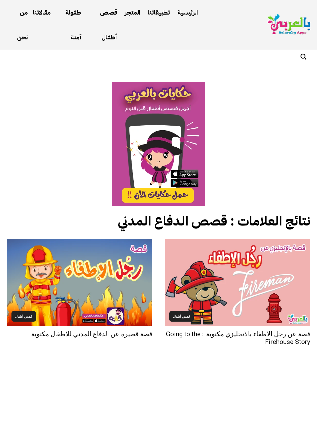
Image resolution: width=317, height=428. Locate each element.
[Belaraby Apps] (289, 24)
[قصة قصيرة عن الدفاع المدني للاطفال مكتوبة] (79, 282)
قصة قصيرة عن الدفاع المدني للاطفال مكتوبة (91, 334)
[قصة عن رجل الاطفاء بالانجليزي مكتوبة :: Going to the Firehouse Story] (237, 282)
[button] (303, 56)
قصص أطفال (181, 316)
